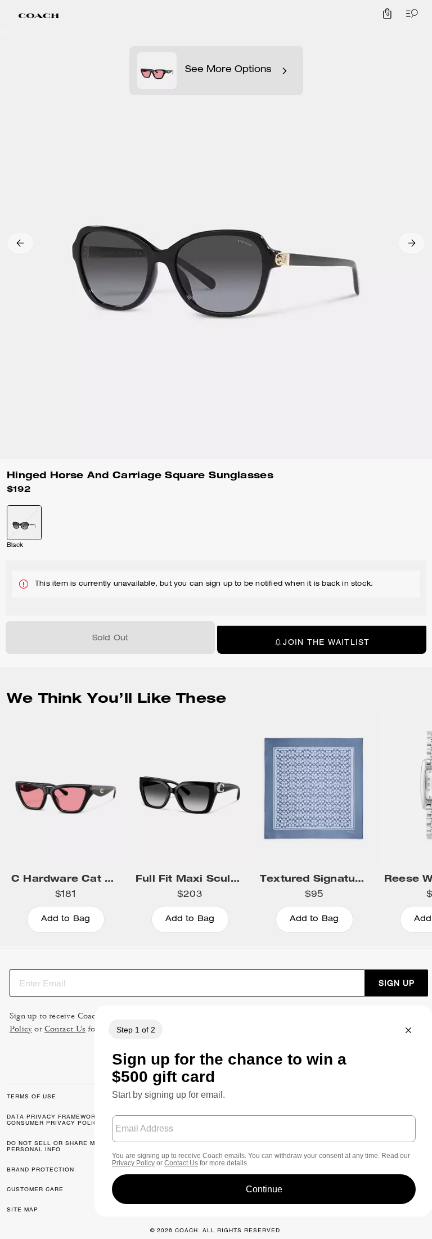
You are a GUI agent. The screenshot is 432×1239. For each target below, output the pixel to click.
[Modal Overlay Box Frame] (263, 1110)
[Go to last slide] (20, 243)
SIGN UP (397, 982)
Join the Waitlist (326, 642)
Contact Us (65, 1028)
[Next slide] (412, 243)
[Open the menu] (409, 13)
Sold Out (110, 639)
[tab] (39, 16)
